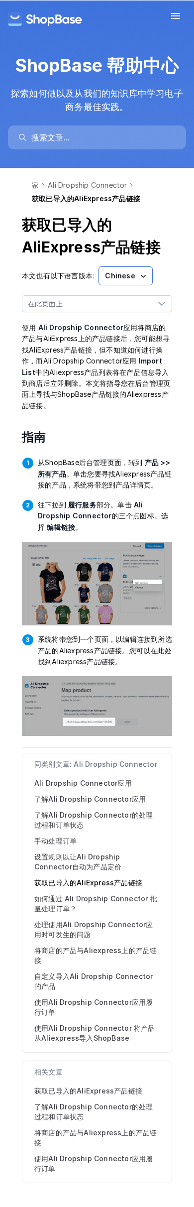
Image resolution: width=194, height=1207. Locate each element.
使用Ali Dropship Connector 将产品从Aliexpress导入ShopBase (94, 1033)
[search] (101, 137)
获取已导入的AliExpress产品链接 (88, 882)
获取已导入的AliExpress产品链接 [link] (88, 1090)
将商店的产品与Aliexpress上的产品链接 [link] (95, 1137)
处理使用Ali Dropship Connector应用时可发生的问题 (93, 929)
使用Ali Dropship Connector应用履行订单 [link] (93, 1163)
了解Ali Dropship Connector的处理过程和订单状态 (93, 820)
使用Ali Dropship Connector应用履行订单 (93, 1007)
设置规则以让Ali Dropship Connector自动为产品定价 (77, 861)
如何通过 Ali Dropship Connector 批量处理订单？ (95, 903)
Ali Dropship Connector (87, 185)
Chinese (120, 275)
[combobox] (87, 304)
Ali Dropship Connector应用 (83, 783)
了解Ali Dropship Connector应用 (90, 799)
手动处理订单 (55, 841)
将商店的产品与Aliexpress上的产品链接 (95, 955)
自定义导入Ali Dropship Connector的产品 (93, 981)
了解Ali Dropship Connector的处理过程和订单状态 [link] (93, 1111)
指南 (41, 437)
